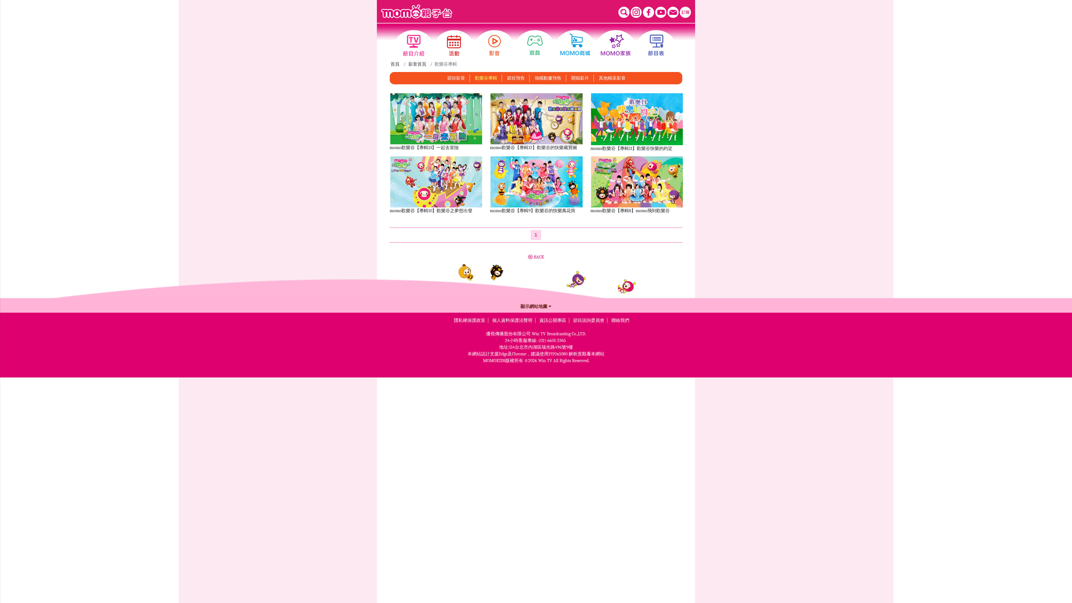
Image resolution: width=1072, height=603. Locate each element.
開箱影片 (580, 78)
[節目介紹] (413, 45)
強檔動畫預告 (548, 78)
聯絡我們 (620, 320)
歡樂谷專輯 (486, 78)
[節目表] (656, 45)
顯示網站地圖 (535, 306)
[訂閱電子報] (685, 12)
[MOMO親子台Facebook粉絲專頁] (648, 12)
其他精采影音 (612, 78)
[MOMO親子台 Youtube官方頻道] (660, 12)
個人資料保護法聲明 (512, 320)
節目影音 (456, 78)
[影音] (494, 45)
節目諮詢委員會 (588, 320)
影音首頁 (417, 64)
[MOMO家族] (616, 45)
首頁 (395, 64)
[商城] (575, 45)
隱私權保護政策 (469, 320)
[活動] (454, 45)
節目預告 (516, 78)
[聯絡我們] (673, 12)
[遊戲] (535, 45)
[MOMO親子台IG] (636, 12)
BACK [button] (538, 257)
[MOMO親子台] (416, 11)
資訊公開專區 (552, 320)
